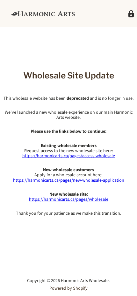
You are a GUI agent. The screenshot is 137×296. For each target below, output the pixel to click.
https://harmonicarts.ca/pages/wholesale (68, 199)
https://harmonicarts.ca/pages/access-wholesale (68, 156)
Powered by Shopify (68, 288)
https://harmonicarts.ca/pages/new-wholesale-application (68, 180)
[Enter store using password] (131, 14)
